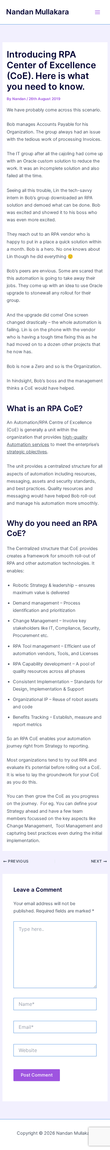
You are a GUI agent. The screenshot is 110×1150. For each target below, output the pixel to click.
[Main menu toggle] (97, 12)
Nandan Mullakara (37, 11)
